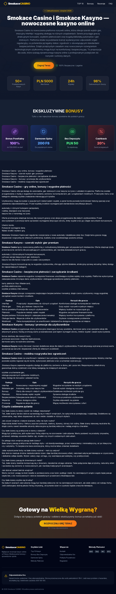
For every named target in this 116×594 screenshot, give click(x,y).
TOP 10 (80, 4)
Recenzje (101, 4)
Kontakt (62, 551)
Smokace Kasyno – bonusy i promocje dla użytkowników (26, 179)
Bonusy (90, 4)
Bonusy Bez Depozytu (39, 554)
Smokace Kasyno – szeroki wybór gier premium (22, 173)
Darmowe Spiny (37, 558)
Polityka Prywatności (67, 558)
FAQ (110, 4)
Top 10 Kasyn (36, 551)
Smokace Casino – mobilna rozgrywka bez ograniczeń (25, 182)
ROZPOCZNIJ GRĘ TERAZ (58, 523)
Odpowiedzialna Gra (67, 554)
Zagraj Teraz (43, 65)
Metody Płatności (37, 561)
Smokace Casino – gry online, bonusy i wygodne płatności (27, 171)
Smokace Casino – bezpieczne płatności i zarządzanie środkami (29, 176)
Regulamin (64, 561)
